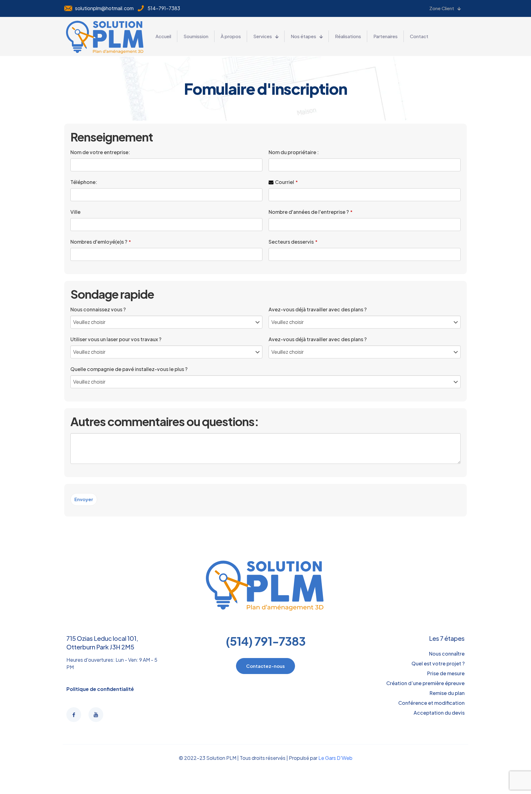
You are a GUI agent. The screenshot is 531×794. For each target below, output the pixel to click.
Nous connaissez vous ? (98, 309)
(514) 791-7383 (265, 641)
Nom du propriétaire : (294, 152)
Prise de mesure (446, 673)
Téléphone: (83, 182)
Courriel (286, 182)
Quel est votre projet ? (438, 663)
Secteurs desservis (293, 241)
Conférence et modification (431, 703)
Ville (75, 212)
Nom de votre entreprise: (100, 152)
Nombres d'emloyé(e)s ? (100, 241)
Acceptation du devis (439, 712)
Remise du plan (447, 693)
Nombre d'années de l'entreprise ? (310, 212)
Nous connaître (447, 653)
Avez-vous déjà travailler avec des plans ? (318, 309)
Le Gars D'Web (335, 758)
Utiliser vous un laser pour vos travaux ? (115, 339)
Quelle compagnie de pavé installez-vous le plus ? (128, 369)
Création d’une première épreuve (425, 683)
